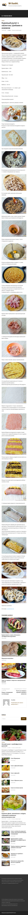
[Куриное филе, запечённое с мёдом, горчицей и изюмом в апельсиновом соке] (14, 810)
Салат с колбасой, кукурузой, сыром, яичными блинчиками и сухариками (18, 833)
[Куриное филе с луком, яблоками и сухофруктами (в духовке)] (14, 633)
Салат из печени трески (17, 787)
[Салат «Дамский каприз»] (6, 770)
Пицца (3, 20)
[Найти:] (14, 718)
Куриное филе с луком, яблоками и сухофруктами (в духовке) (11, 635)
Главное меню (7, 15)
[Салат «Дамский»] (6, 777)
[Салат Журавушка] (6, 763)
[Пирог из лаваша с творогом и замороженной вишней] (14, 678)
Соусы (3, 811)
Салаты (3, 742)
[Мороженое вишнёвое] (14, 656)
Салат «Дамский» (15, 773)
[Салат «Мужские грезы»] (6, 785)
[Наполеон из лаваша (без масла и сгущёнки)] (6, 865)
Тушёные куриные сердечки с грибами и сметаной (18, 847)
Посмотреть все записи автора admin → (17, 703)
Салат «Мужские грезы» (17, 780)
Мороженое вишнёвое (7, 658)
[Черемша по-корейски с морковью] (6, 858)
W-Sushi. (13, 3)
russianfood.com (10, 608)
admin (9, 30)
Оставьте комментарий (16, 30)
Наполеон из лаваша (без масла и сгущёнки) (17, 861)
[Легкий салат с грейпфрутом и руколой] (14, 741)
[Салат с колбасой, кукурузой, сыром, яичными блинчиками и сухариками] (6, 835)
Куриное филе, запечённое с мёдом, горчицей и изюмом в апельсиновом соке (14, 815)
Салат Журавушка (15, 758)
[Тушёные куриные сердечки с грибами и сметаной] (6, 850)
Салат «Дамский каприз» (17, 765)
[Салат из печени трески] (6, 792)
